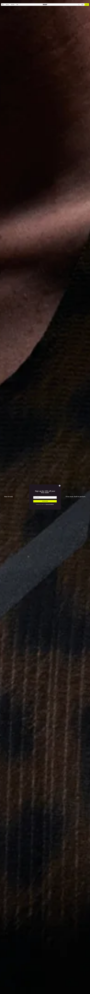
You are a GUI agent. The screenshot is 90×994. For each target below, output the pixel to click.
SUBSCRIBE (45, 501)
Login (82, 4)
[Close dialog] (59, 485)
